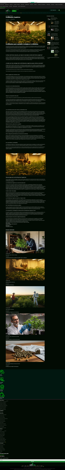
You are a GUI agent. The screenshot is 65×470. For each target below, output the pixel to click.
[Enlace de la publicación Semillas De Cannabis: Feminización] (32, 239)
